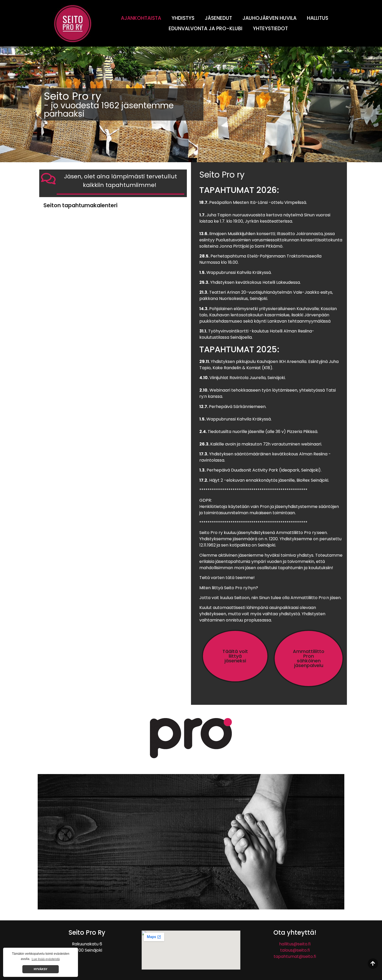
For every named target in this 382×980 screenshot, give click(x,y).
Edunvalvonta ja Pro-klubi (205, 28)
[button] (235, 656)
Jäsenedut (218, 18)
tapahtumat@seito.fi (295, 956)
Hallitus (317, 18)
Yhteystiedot (270, 28)
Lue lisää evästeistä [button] (46, 959)
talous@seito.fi (295, 950)
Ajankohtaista (141, 18)
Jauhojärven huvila (269, 18)
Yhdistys (183, 18)
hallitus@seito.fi (295, 944)
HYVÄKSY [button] (40, 969)
